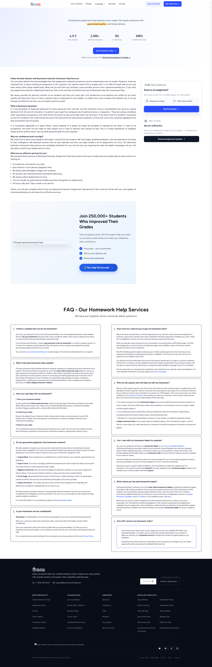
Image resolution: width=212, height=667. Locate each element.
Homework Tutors (167, 605)
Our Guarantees (73, 600)
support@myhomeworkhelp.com (68, 583)
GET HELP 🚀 (148, 581)
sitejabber (128, 497)
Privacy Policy (88, 536)
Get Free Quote (170, 109)
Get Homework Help (104, 51)
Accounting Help (143, 617)
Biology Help (164, 617)
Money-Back (155, 658)
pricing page (161, 372)
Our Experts (107, 622)
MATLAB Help (142, 611)
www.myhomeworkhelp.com (37, 352)
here (169, 497)
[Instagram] (177, 648)
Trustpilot (142, 497)
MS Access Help (143, 622)
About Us (106, 600)
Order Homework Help (41, 600)
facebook (120, 497)
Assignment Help (39, 605)
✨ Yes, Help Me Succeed (98, 267)
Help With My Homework (169, 628)
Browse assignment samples (170, 139)
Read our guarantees (168, 581)
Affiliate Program (38, 628)
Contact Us (106, 605)
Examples (99, 4)
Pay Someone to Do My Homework (146, 629)
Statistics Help (165, 622)
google (189, 494)
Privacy (163, 658)
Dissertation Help (166, 600)
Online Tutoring (143, 605)
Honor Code (72, 617)
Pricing (122, 4)
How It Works (76, 4)
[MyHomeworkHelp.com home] (38, 569)
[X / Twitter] (171, 648)
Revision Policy (73, 611)
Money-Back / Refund (75, 605)
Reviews (112, 4)
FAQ (104, 611)
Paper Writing (165, 611)
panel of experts (136, 395)
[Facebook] (165, 648)
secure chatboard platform (174, 446)
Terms (170, 658)
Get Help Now (171, 4)
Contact (177, 658)
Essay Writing (142, 600)
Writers (89, 4)
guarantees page (65, 500)
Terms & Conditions (74, 628)
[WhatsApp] (159, 648)
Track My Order (153, 4)
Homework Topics (39, 622)
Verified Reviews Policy (76, 622)
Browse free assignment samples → (116, 57)
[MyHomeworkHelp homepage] (40, 4)
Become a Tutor (108, 628)
